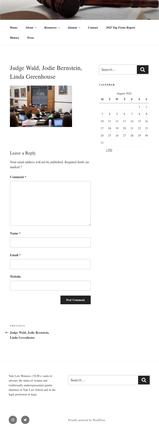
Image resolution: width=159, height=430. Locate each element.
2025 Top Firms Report (120, 27)
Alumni (72, 27)
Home (13, 27)
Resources (50, 27)
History (14, 37)
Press (30, 37)
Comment (18, 176)
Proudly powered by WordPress (86, 420)
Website (15, 276)
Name (15, 233)
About (29, 27)
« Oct (109, 150)
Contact (93, 27)
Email (15, 254)
